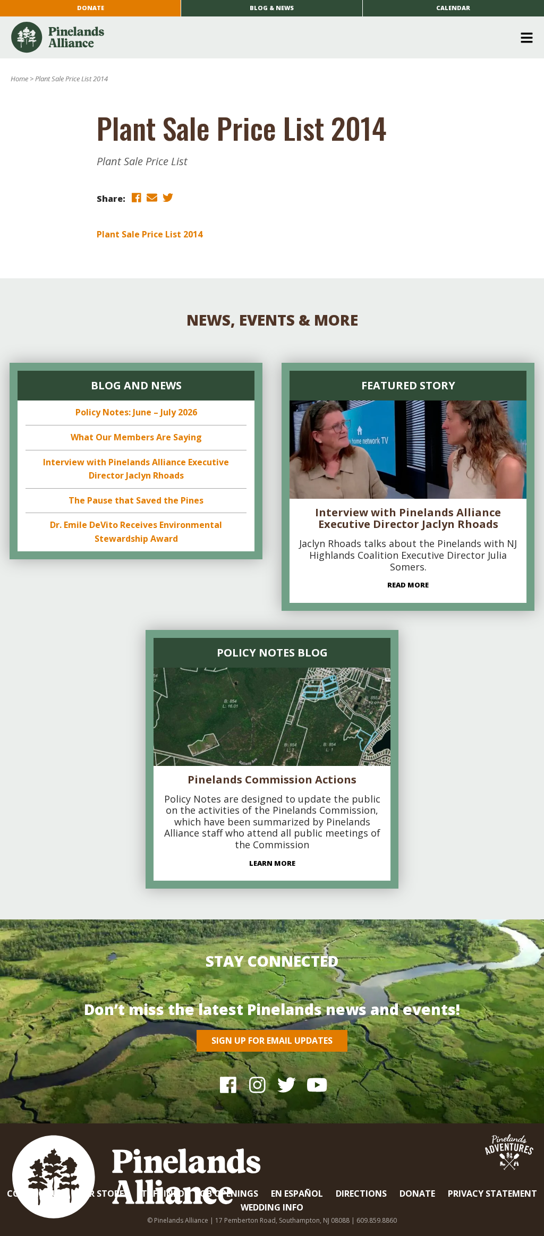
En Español (297, 1193)
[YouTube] (316, 1084)
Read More (408, 585)
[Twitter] (286, 1084)
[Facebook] (228, 1084)
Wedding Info (272, 1207)
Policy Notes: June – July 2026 (136, 412)
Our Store (100, 1193)
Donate (90, 8)
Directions (361, 1193)
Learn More (272, 863)
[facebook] (136, 198)
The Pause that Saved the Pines (136, 500)
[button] (268, 38)
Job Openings (227, 1193)
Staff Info (160, 1193)
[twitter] (168, 198)
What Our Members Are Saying (136, 437)
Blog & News (272, 8)
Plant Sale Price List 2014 (149, 234)
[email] (152, 198)
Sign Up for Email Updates (272, 1040)
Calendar (453, 8)
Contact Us (35, 1193)
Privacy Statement (492, 1193)
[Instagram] (257, 1084)
